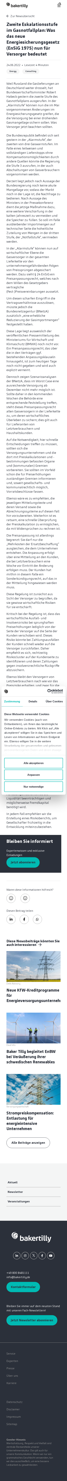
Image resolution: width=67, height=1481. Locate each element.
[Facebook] (42, 1255)
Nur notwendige (34, 786)
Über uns (12, 1376)
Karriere (11, 1383)
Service (10, 1353)
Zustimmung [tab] (12, 701)
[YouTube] (50, 1255)
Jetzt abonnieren (23, 862)
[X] (34, 1255)
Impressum (13, 1417)
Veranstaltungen (19, 1201)
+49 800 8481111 (17, 1273)
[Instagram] (25, 1255)
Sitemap (11, 1424)
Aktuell (13, 1182)
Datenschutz (14, 1402)
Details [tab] (33, 701)
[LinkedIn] (17, 1255)
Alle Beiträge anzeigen (28, 1143)
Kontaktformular (23, 1287)
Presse (10, 1368)
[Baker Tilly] (17, 5)
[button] (11, 919)
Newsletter (15, 1192)
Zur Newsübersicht (22, 16)
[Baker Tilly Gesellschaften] (31, 1237)
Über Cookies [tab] (54, 701)
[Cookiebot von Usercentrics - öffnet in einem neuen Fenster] (48, 691)
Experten (12, 1361)
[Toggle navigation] (57, 4)
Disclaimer (13, 1409)
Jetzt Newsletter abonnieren (32, 1320)
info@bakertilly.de (18, 1277)
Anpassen (33, 774)
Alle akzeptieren (34, 762)
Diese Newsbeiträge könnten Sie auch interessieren (33, 943)
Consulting (30, 71)
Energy (12, 71)
